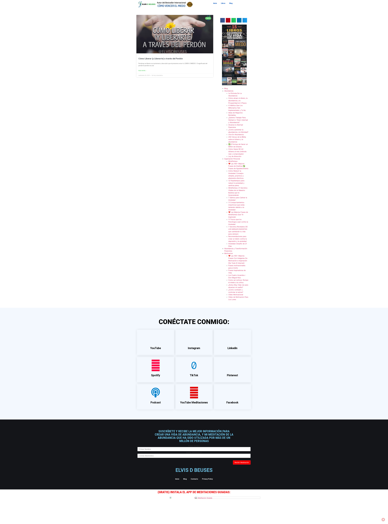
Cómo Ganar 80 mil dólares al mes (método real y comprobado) (237, 151)
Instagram (194, 348)
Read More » (142, 70)
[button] (222, 20)
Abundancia (228, 91)
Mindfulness (232, 161)
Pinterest (232, 375)
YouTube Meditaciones (194, 402)
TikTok (194, 375)
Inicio (215, 3)
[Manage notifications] (383, 519)
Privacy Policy (207, 479)
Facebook (232, 402)
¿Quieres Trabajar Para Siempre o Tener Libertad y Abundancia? (238, 120)
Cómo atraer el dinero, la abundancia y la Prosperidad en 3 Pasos (237, 100)
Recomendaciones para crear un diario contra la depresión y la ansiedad (237, 238)
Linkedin (232, 348)
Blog (230, 3)
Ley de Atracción (234, 156)
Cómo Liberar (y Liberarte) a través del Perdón (160, 58)
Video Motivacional (235, 295)
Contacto (194, 479)
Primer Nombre (194, 446)
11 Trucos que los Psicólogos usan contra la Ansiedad (238, 221)
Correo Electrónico (194, 452)
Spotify (155, 375)
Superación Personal (232, 159)
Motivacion (228, 253)
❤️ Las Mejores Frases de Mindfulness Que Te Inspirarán (238, 214)
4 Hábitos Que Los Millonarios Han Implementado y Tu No (237, 107)
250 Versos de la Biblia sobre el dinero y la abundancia (237, 139)
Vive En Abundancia (236, 135)
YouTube (155, 348)
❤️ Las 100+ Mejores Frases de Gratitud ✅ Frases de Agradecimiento (238, 166)
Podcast (155, 402)
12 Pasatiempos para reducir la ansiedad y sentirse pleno (236, 183)
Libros (223, 3)
